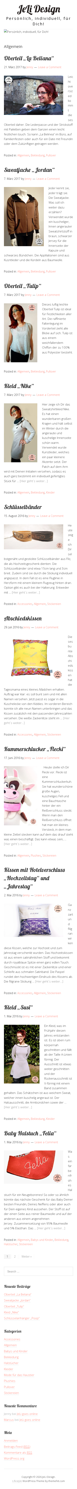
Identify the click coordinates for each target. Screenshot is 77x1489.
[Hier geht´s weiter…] (34, 481)
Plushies (36, 855)
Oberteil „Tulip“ (22, 286)
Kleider (50, 492)
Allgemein (23, 155)
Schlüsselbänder (23, 507)
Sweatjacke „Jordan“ (29, 169)
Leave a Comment (49, 67)
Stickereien (54, 604)
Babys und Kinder (42, 1240)
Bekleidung (38, 155)
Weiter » (27, 1256)
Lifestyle (17, 1481)
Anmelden (11, 1440)
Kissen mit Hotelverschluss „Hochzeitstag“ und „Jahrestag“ (34, 878)
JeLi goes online (27, 1414)
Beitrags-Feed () (17, 1447)
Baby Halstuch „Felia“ (30, 1133)
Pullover (51, 155)
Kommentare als (18, 1452)
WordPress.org (14, 1458)
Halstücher (11, 1244)
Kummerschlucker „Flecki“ (35, 749)
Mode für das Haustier (19, 1375)
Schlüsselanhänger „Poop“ (22, 1318)
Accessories (24, 604)
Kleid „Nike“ (19, 386)
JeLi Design (38, 9)
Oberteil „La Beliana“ (29, 58)
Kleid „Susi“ (18, 1007)
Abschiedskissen (23, 618)
